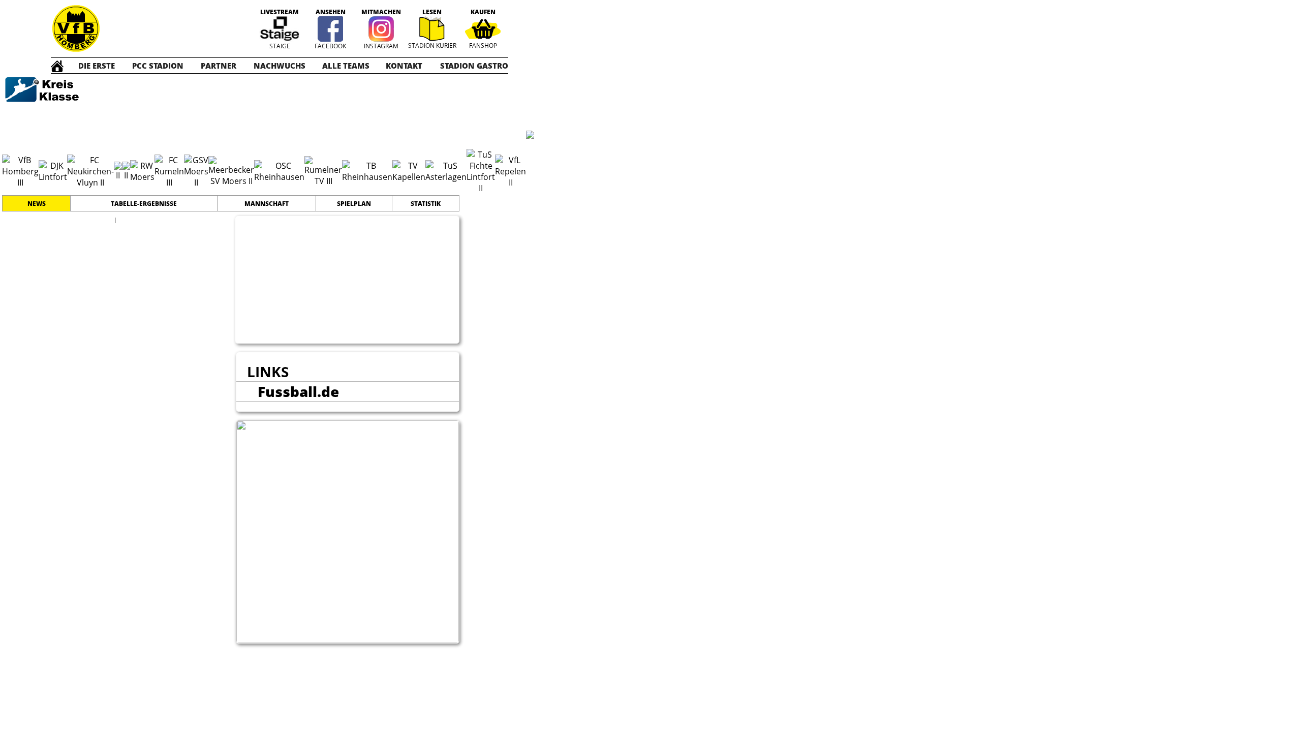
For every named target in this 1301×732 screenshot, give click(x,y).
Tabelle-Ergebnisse (144, 203)
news (36, 203)
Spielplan (354, 203)
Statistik (426, 203)
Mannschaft (266, 203)
